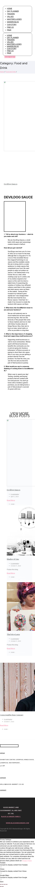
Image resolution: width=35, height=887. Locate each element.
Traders (11, 14)
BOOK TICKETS (9, 57)
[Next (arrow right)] (3, 886)
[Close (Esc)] (1, 884)
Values (10, 16)
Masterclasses (14, 19)
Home (9, 8)
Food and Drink (11, 72)
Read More (11, 500)
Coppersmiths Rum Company (11, 715)
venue (2, 753)
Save (1, 882)
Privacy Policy (27, 861)
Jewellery (23, 579)
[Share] (3, 884)
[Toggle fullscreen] (4, 884)
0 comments (15, 494)
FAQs (9, 30)
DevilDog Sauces (10, 184)
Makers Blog (13, 22)
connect (3, 790)
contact (3, 778)
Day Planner (13, 11)
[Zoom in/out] (6, 884)
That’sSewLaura (13, 634)
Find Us (10, 27)
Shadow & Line (13, 559)
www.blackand (12, 823)
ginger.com (24, 823)
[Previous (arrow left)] (1, 886)
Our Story (12, 25)
